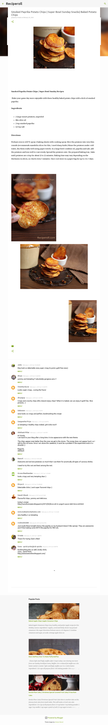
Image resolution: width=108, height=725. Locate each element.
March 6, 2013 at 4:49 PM (50, 546)
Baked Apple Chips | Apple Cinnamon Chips (43, 621)
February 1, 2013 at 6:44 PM (40, 421)
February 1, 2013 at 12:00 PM (31, 376)
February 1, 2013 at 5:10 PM (34, 410)
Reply (20, 371)
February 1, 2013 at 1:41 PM (34, 398)
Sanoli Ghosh (23, 495)
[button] (12, 21)
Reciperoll (14, 3)
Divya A (21, 484)
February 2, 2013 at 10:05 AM (33, 458)
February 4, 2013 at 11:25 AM (50, 512)
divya (20, 376)
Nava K (20, 458)
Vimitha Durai (23, 387)
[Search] (105, 3)
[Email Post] (12, 347)
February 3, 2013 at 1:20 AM (42, 473)
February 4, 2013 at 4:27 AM (37, 495)
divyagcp (21, 398)
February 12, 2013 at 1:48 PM (32, 535)
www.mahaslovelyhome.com (29, 512)
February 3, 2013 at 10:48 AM (33, 484)
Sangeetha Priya (24, 421)
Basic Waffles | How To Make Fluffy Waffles (44, 657)
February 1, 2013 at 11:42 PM (39, 432)
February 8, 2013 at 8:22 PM (38, 523)
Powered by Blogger (55, 718)
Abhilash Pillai (23, 432)
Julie (20, 365)
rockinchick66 (23, 523)
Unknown (21, 410)
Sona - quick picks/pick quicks (30, 546)
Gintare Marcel (59, 722)
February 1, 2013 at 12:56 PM (38, 387)
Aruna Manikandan (25, 473)
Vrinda (20, 536)
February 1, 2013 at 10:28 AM (31, 365)
